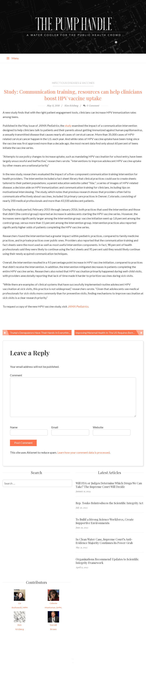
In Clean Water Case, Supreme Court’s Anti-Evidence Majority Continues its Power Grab (104, 541)
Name (13, 427)
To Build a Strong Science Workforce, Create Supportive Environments (105, 521)
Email (54, 427)
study (68, 125)
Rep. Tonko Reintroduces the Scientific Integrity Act (109, 503)
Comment (16, 375)
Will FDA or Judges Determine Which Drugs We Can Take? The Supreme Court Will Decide (109, 485)
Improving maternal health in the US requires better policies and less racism (109, 332)
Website (98, 427)
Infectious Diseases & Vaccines (73, 82)
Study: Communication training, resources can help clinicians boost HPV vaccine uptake (73, 94)
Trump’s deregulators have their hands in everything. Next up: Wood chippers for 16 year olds (41, 332)
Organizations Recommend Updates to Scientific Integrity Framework (107, 561)
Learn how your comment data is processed (83, 452)
